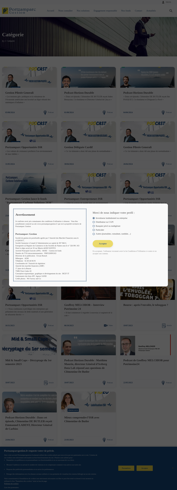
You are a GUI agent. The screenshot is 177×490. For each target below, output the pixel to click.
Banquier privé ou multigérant (108, 226)
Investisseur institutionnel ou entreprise (111, 218)
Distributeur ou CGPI (104, 222)
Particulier (100, 230)
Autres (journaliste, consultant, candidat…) (113, 234)
